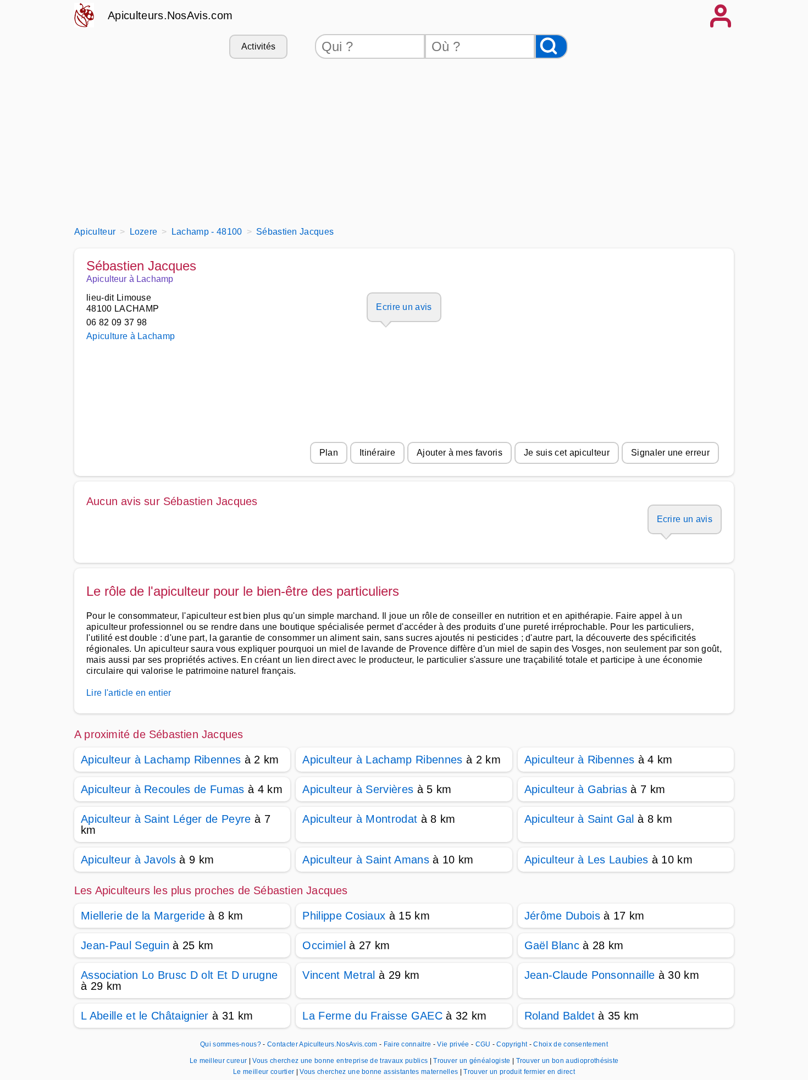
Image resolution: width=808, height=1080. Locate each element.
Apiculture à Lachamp (130, 336)
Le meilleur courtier (264, 1072)
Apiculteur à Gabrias (575, 789)
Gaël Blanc (551, 945)
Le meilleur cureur (219, 1061)
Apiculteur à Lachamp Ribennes (161, 760)
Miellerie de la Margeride (143, 916)
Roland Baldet (559, 1016)
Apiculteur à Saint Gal (579, 819)
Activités (258, 46)
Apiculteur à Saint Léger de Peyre (166, 819)
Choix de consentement (570, 1044)
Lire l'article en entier (128, 692)
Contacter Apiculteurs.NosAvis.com (322, 1044)
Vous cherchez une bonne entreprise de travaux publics (340, 1061)
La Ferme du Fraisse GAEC (372, 1016)
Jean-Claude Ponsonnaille (589, 975)
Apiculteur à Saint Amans (365, 860)
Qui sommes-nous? (230, 1044)
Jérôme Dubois (562, 916)
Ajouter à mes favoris (459, 452)
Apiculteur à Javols (128, 860)
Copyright (512, 1044)
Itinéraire (377, 452)
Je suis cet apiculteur (567, 452)
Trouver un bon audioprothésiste (567, 1061)
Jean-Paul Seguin (125, 945)
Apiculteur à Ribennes (579, 760)
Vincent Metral (338, 975)
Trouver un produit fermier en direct (519, 1072)
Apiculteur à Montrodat (359, 819)
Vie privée (453, 1044)
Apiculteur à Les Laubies (586, 860)
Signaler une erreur (670, 452)
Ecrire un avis (403, 307)
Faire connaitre (407, 1044)
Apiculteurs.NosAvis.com (170, 15)
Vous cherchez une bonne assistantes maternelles (380, 1072)
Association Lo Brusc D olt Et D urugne (179, 975)
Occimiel (324, 945)
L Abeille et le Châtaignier (145, 1016)
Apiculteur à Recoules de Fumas (163, 789)
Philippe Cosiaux (343, 916)
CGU (483, 1044)
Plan (328, 452)
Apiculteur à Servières (357, 789)
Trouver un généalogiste (472, 1061)
